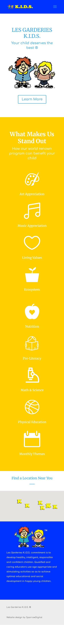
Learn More (32, 99)
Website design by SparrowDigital (24, 617)
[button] (21, 503)
